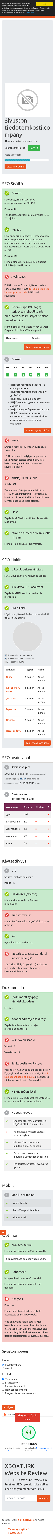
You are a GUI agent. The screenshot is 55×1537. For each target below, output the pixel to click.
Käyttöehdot (15, 1533)
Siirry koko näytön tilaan (27, 1417)
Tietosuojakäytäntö (18, 1529)
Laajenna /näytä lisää (37, 347)
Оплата (10, 720)
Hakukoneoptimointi (16, 1389)
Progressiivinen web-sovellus (20, 1393)
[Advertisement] (27, 54)
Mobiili (8, 1368)
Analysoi (8, 1407)
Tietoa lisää (30, 12)
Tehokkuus (11, 1379)
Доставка (11, 698)
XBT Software (26, 1520)
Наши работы (13, 730)
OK (44, 4)
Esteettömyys (12, 1382)
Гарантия (11, 709)
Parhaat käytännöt (15, 1386)
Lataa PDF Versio (15, 166)
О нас (9, 677)
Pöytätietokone (13, 1365)
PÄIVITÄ (34, 148)
